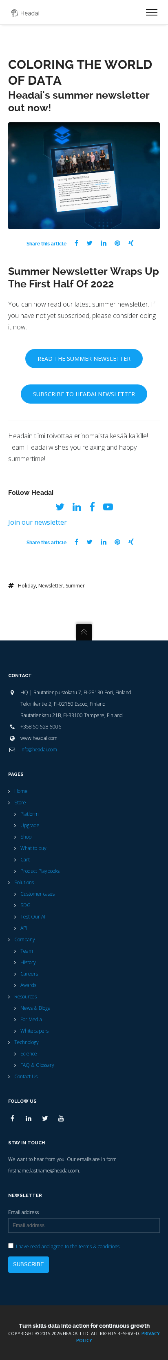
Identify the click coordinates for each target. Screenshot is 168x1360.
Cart (25, 859)
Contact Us (26, 1076)
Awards (28, 985)
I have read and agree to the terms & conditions (67, 1246)
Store (20, 802)
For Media (31, 1019)
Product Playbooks (40, 871)
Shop (25, 836)
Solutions (24, 882)
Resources (25, 996)
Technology (26, 1042)
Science (28, 1053)
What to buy (33, 848)
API (23, 928)
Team (26, 950)
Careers (29, 973)
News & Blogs (35, 1008)
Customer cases (37, 893)
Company (24, 939)
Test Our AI (32, 916)
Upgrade (30, 825)
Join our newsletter (37, 522)
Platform (29, 813)
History (28, 962)
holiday (27, 585)
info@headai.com (38, 749)
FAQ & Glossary (37, 1065)
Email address (23, 1212)
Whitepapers (34, 1030)
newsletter (50, 585)
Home (21, 791)
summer (75, 585)
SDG (25, 905)
